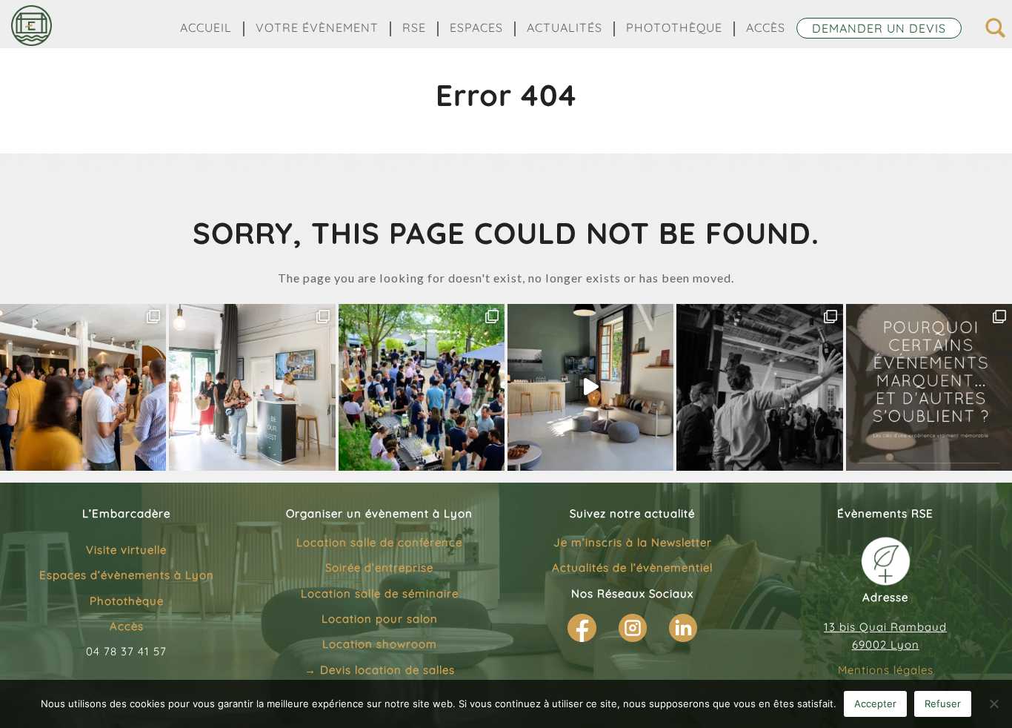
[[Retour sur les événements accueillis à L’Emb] (83, 387)
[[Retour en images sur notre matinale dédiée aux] (252, 387)
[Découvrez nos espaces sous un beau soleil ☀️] (590, 387)
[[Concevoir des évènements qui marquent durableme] (929, 387)
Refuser (943, 703)
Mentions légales (885, 670)
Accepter (875, 703)
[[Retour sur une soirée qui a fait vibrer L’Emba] (759, 387)
